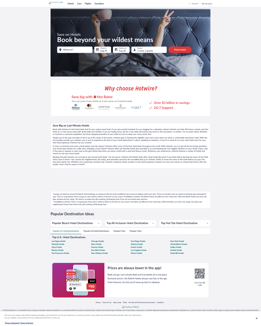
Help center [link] (117, 303)
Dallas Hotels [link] (175, 247)
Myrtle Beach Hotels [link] (178, 244)
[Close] (257, 318)
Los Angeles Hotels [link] (138, 250)
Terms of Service (26, 323)
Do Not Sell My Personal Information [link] (142, 303)
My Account (207, 4)
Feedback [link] (160, 303)
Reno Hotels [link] (96, 244)
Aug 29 (103, 51)
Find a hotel (180, 50)
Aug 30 (122, 51)
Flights (88, 4)
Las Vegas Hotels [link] (58, 241)
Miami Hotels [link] (136, 253)
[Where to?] (75, 49)
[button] (76, 223)
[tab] (66, 231)
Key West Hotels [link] (98, 250)
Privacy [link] (98, 303)
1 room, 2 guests (145, 51)
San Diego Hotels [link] (138, 241)
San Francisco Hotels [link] (60, 253)
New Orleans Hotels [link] (99, 253)
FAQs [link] (125, 303)
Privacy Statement (12, 323)
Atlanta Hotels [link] (137, 244)
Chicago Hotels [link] (97, 241)
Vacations (99, 4)
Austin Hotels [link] (136, 247)
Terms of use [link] (106, 303)
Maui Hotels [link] (57, 247)
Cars (79, 4)
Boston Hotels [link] (57, 250)
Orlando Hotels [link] (58, 244)
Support (195, 4)
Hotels (71, 4)
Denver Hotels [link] (97, 247)
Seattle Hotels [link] (176, 250)
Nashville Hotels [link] (177, 253)
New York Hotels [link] (177, 241)
